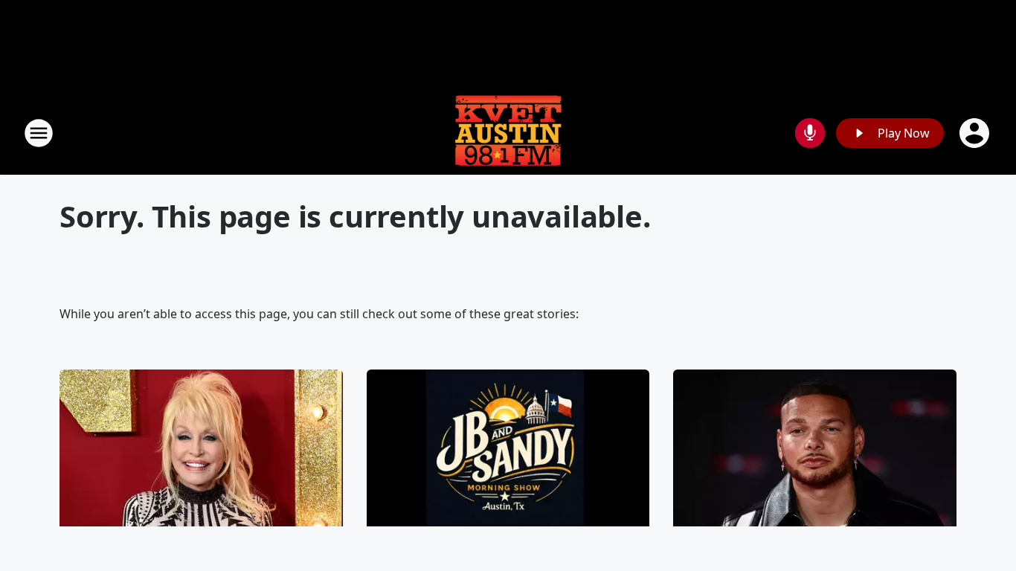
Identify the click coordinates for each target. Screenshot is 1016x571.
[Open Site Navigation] (39, 133)
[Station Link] (508, 133)
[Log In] (975, 133)
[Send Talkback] (810, 133)
